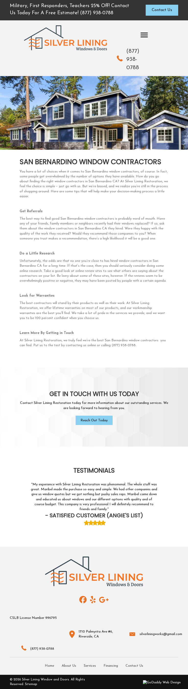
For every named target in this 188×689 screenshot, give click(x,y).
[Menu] (144, 35)
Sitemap (31, 684)
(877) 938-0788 (132, 60)
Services (90, 666)
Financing (111, 666)
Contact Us (134, 666)
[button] (94, 420)
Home (49, 666)
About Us (69, 666)
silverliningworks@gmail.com (161, 634)
